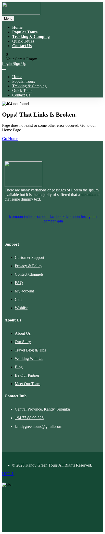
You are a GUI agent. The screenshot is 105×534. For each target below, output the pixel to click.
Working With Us (29, 358)
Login (7, 63)
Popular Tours (24, 32)
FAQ (19, 282)
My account (24, 291)
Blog (19, 367)
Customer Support (29, 257)
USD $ (8, 474)
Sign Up (19, 63)
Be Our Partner (27, 375)
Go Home (10, 138)
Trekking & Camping (31, 36)
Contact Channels (29, 274)
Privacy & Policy (28, 266)
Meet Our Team (27, 384)
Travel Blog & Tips (30, 350)
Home (17, 27)
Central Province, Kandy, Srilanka (42, 409)
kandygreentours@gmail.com (38, 426)
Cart (18, 299)
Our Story (23, 342)
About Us (23, 333)
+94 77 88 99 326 (29, 418)
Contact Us (22, 46)
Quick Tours (23, 41)
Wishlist (21, 308)
